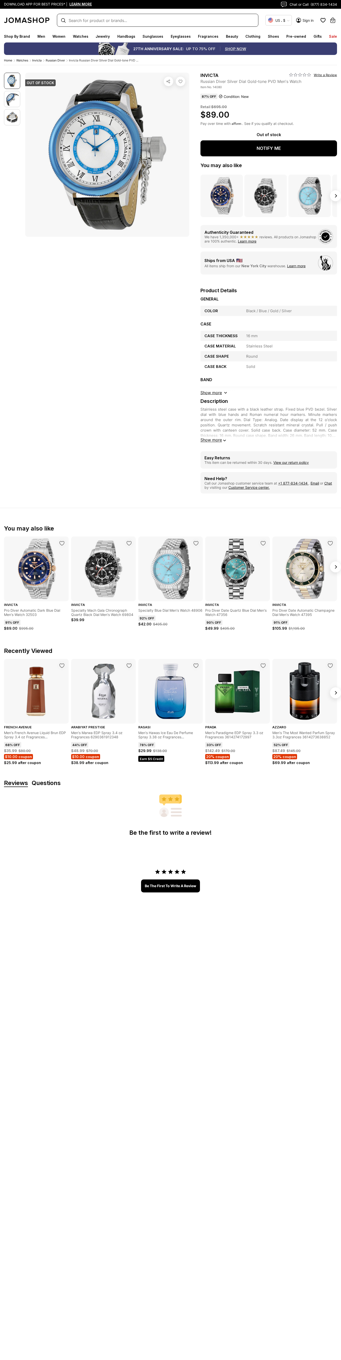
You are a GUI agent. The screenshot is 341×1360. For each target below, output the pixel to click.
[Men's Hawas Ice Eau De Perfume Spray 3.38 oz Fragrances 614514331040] (196, 665)
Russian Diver (55, 60)
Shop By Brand (17, 36)
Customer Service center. (249, 487)
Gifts (318, 36)
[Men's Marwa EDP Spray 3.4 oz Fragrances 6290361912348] (129, 665)
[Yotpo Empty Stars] (300, 75)
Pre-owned (296, 36)
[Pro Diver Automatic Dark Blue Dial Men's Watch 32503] (62, 543)
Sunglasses (153, 36)
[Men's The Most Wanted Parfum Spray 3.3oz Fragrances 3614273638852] (330, 665)
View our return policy (291, 462)
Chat (328, 483)
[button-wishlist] (323, 20)
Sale (333, 36)
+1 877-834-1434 (293, 483)
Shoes (273, 36)
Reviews (16, 783)
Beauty (232, 36)
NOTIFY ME (269, 148)
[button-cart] (333, 20)
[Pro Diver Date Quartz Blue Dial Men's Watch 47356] (263, 543)
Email (315, 483)
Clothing (252, 36)
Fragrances (208, 36)
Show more (211, 439)
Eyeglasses (181, 36)
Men (41, 36)
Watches (80, 36)
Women (58, 36)
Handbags (126, 36)
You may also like (221, 165)
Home (8, 60)
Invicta (37, 60)
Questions (46, 783)
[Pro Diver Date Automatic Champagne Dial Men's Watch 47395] (330, 543)
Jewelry (103, 36)
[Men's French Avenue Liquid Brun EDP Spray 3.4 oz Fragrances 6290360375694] (62, 665)
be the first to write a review (170, 886)
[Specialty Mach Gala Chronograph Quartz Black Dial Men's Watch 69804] (129, 543)
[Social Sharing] (168, 81)
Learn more (247, 241)
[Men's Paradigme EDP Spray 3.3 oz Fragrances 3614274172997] (263, 665)
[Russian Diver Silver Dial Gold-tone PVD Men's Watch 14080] (180, 81)
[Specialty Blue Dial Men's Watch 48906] (196, 543)
